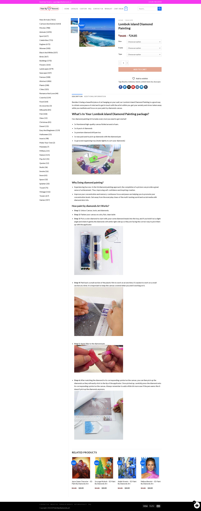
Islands (137, 82)
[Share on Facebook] (120, 87)
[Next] (111, 32)
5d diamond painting (105, 187)
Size (120, 41)
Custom (83, 9)
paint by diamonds (109, 108)
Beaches (125, 82)
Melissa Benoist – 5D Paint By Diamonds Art (151, 482)
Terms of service (66, 504)
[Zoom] (82, 44)
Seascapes (157, 82)
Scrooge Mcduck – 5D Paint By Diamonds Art (105, 482)
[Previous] (83, 32)
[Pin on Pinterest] (133, 87)
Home (66, 9)
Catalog (74, 9)
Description (77, 96)
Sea (152, 82)
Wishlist (108, 9)
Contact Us (98, 9)
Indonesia (131, 82)
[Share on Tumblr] (146, 87)
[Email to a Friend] (129, 87)
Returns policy (80, 504)
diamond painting (82, 119)
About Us (54, 504)
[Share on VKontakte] (137, 87)
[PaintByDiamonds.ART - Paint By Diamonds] (49, 9)
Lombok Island (145, 82)
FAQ (89, 9)
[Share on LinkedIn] (141, 87)
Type (120, 54)
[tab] (77, 96)
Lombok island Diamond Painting (136, 102)
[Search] (160, 9)
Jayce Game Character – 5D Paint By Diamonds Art (82, 482)
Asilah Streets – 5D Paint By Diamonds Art (127, 482)
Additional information (95, 96)
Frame (120, 48)
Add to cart (140, 69)
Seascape (129, 20)
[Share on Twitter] (125, 87)
